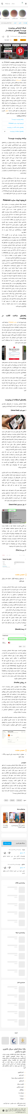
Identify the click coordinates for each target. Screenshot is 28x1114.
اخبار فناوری (21, 1072)
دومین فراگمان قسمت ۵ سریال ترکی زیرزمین (14, 18)
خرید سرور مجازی (22, 1105)
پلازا (24, 23)
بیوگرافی (22, 1090)
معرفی (6, 111)
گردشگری (21, 1081)
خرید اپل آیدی (6, 1103)
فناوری (20, 23)
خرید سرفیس (13, 1103)
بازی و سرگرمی (20, 1087)
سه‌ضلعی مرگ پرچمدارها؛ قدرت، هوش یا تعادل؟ (18, 826)
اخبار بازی (21, 1075)
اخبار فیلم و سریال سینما (18, 1078)
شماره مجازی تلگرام (21, 1103)
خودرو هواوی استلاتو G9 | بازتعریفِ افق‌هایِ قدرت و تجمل (6, 18)
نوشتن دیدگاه (7, 843)
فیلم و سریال (20, 1084)
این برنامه (18, 80)
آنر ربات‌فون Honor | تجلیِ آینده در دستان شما (23, 18)
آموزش (15, 23)
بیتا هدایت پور (23, 36)
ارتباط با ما (21, 1093)
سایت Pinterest (13, 322)
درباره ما (22, 1096)
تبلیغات (22, 1099)
